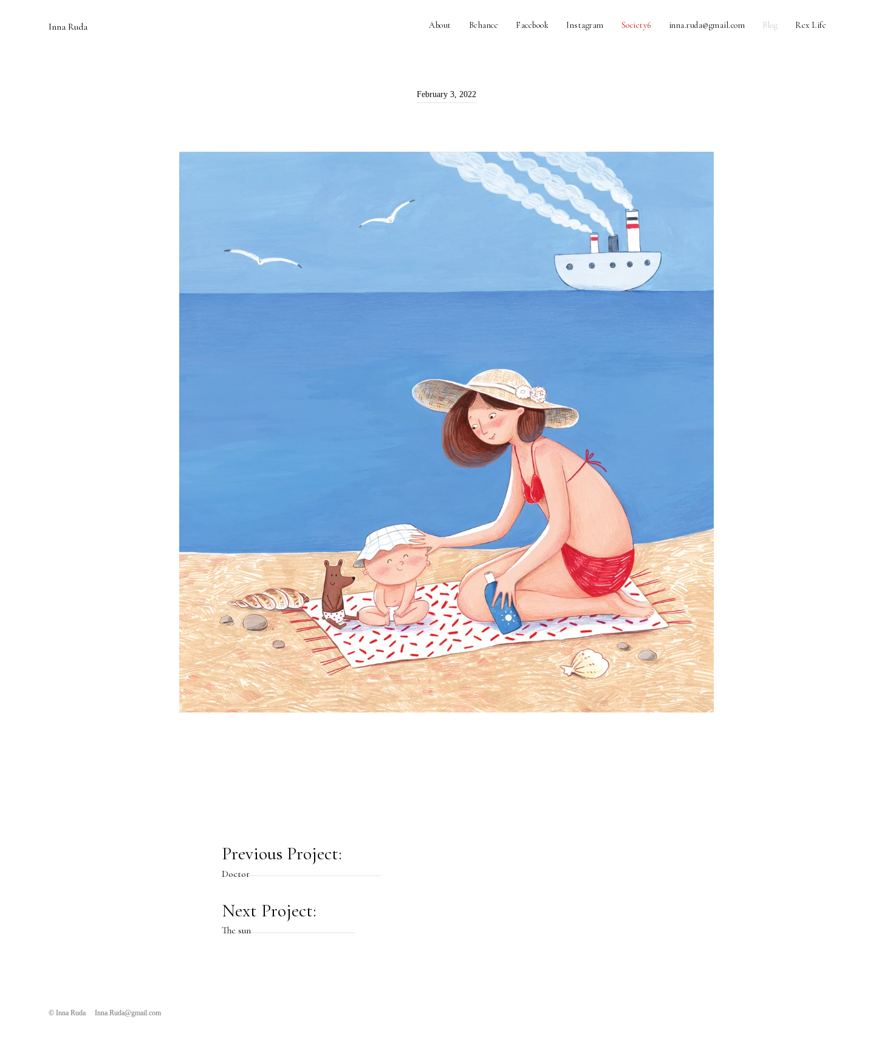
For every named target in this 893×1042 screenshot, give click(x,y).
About (440, 25)
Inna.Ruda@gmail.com (128, 1013)
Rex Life (810, 25)
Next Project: (271, 916)
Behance (484, 25)
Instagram (585, 25)
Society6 (636, 25)
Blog (770, 25)
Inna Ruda (68, 27)
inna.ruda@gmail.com (707, 25)
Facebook (532, 25)
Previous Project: (284, 859)
